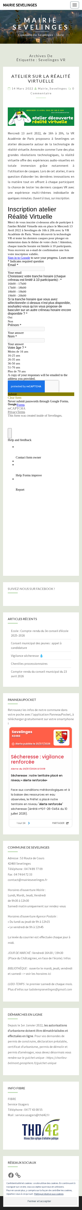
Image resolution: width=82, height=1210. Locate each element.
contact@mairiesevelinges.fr (27, 880)
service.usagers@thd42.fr (32, 1115)
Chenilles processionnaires (29, 664)
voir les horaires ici (38, 974)
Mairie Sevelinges (20, 4)
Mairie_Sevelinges (52, 88)
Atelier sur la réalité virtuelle (41, 78)
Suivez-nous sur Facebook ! (31, 589)
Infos (67, 958)
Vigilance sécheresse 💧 (27, 656)
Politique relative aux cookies (48, 1193)
